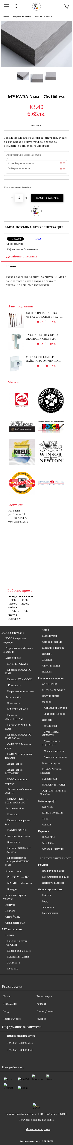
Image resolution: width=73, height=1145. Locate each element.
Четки (45, 629)
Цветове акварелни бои (18, 822)
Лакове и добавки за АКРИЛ (18, 791)
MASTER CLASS (17, 663)
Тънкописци (49, 778)
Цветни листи (50, 695)
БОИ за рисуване (12, 632)
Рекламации (10, 1003)
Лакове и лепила (52, 641)
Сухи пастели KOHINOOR (51, 743)
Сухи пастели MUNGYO (51, 733)
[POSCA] (51, 427)
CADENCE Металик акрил (18, 746)
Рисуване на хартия (22, 17)
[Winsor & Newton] (51, 453)
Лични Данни (45, 1011)
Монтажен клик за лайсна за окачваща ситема (42, 359)
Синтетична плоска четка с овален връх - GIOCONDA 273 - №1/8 (43, 315)
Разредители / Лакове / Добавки (18, 650)
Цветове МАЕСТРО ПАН (18, 671)
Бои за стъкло (13, 871)
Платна (9, 935)
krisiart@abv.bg (26, 1035)
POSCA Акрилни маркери (14, 640)
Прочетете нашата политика (36, 1119)
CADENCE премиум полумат (18, 756)
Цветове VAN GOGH (19, 679)
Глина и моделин (52, 812)
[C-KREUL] (22, 452)
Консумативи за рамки (56, 876)
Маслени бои (13, 657)
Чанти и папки (51, 665)
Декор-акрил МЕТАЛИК (14, 771)
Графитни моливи (55, 713)
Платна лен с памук (19, 950)
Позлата (10, 910)
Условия (41, 1018)
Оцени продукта (15, 244)
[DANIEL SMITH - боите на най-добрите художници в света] (51, 401)
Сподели (17, 238)
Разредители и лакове (20, 691)
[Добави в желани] (63, 186)
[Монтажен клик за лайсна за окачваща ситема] (15, 363)
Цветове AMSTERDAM (14, 717)
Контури (12, 889)
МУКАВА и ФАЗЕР (43, 17)
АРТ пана (48, 842)
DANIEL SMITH (17, 830)
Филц (45, 818)
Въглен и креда (51, 763)
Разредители (49, 635)
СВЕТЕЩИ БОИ (15, 922)
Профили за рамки (53, 870)
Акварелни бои (14, 808)
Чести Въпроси (12, 1018)
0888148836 (26, 1050)
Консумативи (50, 913)
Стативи (47, 659)
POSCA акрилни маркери (16, 781)
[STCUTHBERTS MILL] (22, 426)
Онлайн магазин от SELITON (36, 1141)
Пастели (47, 719)
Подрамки (13, 968)
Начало (6, 17)
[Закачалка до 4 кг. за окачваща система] (15, 341)
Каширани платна (18, 956)
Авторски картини (53, 848)
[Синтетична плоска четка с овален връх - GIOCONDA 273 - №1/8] (15, 319)
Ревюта (12, 266)
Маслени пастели (54, 751)
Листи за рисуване (53, 690)
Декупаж (47, 806)
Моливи (47, 701)
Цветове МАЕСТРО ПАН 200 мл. (18, 736)
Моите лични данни (38, 1129)
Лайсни (46, 895)
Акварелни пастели (55, 757)
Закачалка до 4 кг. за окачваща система (42, 337)
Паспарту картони (53, 882)
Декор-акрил (15, 763)
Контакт (41, 1003)
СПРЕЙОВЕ (12, 916)
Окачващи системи (50, 889)
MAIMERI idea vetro (19, 883)
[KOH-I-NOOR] (22, 483)
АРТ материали (11, 929)
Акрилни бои (13, 697)
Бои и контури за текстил (15, 897)
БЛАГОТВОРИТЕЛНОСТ (55, 858)
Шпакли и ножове (53, 647)
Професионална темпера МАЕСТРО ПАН (17, 861)
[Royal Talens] (22, 401)
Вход (6, 1011)
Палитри (47, 653)
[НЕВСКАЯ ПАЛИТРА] (51, 483)
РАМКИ (43, 865)
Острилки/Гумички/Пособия (53, 792)
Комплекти (14, 685)
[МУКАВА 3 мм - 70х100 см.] (36, 66)
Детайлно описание (21, 256)
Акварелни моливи (55, 707)
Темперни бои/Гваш (17, 836)
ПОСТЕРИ (48, 837)
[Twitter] (15, 1057)
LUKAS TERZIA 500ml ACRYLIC (16, 800)
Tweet (37, 238)
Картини (43, 831)
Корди (45, 901)
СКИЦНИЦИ (49, 684)
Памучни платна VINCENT (16, 943)
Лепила (46, 824)
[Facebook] (7, 1057)
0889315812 (26, 1042)
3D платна (13, 962)
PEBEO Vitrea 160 (18, 877)
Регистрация (44, 996)
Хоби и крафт (47, 801)
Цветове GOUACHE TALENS (18, 850)
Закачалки (48, 907)
